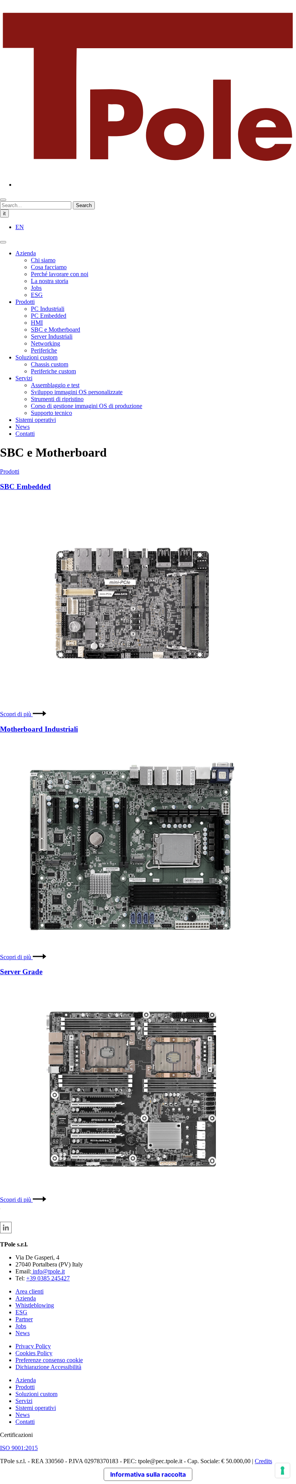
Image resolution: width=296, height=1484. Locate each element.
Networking (45, 343)
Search (84, 205)
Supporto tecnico (51, 413)
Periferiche (44, 350)
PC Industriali (47, 308)
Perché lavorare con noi (59, 274)
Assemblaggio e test (55, 385)
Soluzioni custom (36, 357)
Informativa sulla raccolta (148, 1474)
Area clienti (29, 1291)
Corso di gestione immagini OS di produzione (86, 406)
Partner (24, 1319)
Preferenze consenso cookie (49, 1360)
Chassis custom (49, 364)
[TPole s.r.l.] (148, 171)
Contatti (25, 433)
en (19, 227)
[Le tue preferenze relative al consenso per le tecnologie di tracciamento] (282, 1470)
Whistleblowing (34, 1305)
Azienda (25, 253)
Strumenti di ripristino (57, 399)
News (22, 426)
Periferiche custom (53, 371)
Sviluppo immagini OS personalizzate (77, 392)
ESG (37, 295)
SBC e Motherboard (55, 329)
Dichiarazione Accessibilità (48, 1367)
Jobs (36, 288)
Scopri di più (16, 714)
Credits (263, 1461)
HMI (37, 322)
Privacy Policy (33, 1346)
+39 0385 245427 (48, 1278)
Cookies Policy (33, 1353)
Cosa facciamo (49, 267)
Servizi (23, 378)
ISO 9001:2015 (19, 1448)
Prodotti (25, 301)
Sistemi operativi (35, 420)
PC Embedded (48, 315)
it (4, 213)
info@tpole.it (48, 1271)
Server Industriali (51, 336)
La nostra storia (49, 281)
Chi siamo (43, 260)
